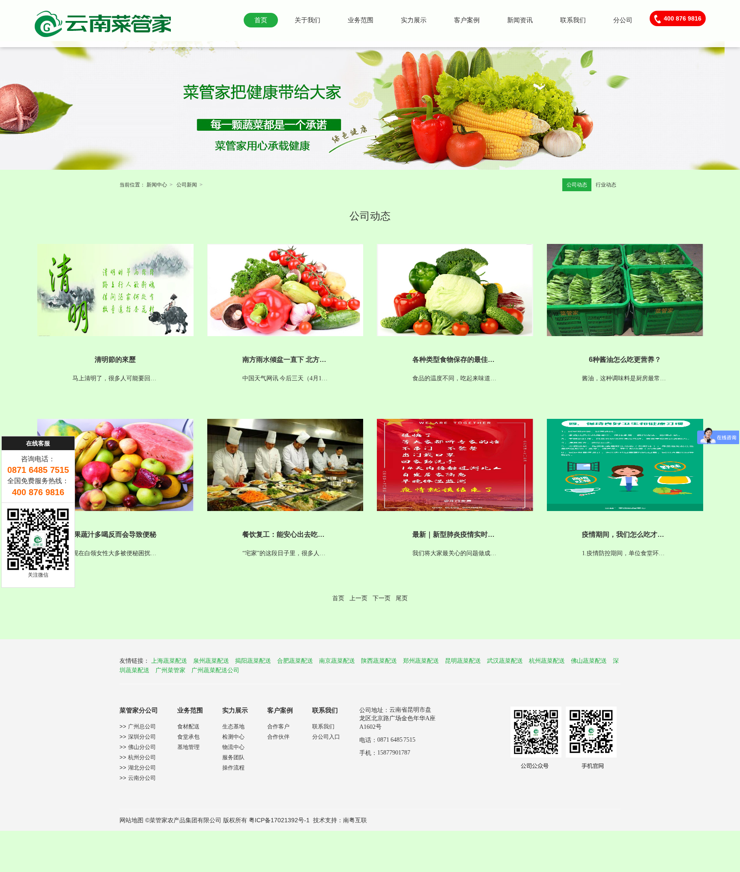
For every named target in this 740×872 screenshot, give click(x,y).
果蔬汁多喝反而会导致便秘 (115, 534)
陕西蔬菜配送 (379, 660)
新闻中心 (156, 185)
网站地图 (131, 820)
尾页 (402, 598)
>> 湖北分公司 (137, 767)
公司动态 (577, 185)
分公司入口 (326, 737)
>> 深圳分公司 (137, 737)
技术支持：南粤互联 (340, 820)
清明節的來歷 (115, 359)
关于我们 (307, 20)
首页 (260, 20)
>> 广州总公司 (137, 726)
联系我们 (573, 20)
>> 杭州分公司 (137, 757)
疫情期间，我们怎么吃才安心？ (630, 534)
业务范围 (360, 20)
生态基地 (233, 726)
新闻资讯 (520, 20)
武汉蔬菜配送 (505, 660)
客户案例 (467, 20)
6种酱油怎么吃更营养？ (625, 359)
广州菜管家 (170, 670)
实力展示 (414, 20)
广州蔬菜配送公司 (215, 670)
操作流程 (233, 767)
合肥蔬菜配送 (295, 660)
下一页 (382, 598)
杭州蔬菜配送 (547, 660)
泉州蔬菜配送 (211, 660)
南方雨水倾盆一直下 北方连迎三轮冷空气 (304, 359)
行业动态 (606, 185)
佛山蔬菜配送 (589, 660)
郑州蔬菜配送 (421, 660)
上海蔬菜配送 (169, 660)
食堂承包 (188, 737)
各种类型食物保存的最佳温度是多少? (469, 359)
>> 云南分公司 (137, 778)
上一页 (358, 598)
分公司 (623, 20)
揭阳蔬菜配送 (253, 660)
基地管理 (188, 747)
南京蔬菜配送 (337, 660)
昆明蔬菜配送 (463, 660)
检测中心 (233, 737)
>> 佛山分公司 (137, 747)
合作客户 (278, 726)
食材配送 (188, 726)
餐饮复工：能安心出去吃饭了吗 (290, 534)
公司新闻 (186, 185)
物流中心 (233, 747)
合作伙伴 (278, 737)
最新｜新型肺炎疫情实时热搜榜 (460, 534)
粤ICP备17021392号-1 (279, 820)
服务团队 (233, 757)
